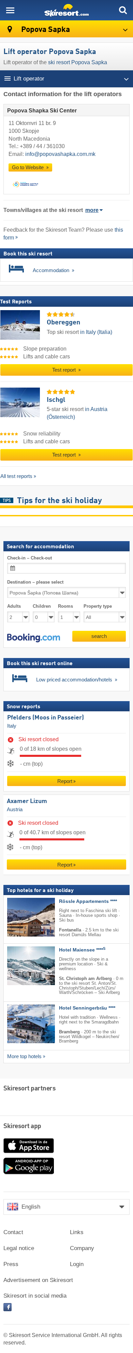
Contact (13, 1232)
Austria (15, 809)
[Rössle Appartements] (20, 917)
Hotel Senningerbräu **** (87, 1008)
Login (77, 1264)
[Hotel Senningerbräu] (20, 1023)
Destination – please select (35, 582)
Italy (11, 726)
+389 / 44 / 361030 (42, 146)
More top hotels (24, 1056)
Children (42, 606)
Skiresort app (22, 1126)
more (92, 210)
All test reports (16, 476)
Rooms (65, 606)
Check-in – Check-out (29, 557)
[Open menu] (10, 10)
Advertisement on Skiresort (38, 1280)
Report (64, 781)
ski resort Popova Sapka (77, 62)
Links (77, 1232)
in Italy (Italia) (96, 332)
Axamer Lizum (27, 801)
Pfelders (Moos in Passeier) (45, 718)
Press (10, 1264)
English (30, 1207)
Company (82, 1248)
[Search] (123, 10)
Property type (98, 606)
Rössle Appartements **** (88, 901)
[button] (33, 638)
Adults (14, 606)
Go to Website (28, 167)
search (99, 636)
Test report (64, 370)
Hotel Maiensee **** (82, 950)
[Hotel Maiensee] (20, 966)
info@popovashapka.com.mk (60, 154)
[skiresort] (66, 10)
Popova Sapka (44, 30)
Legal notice (18, 1248)
